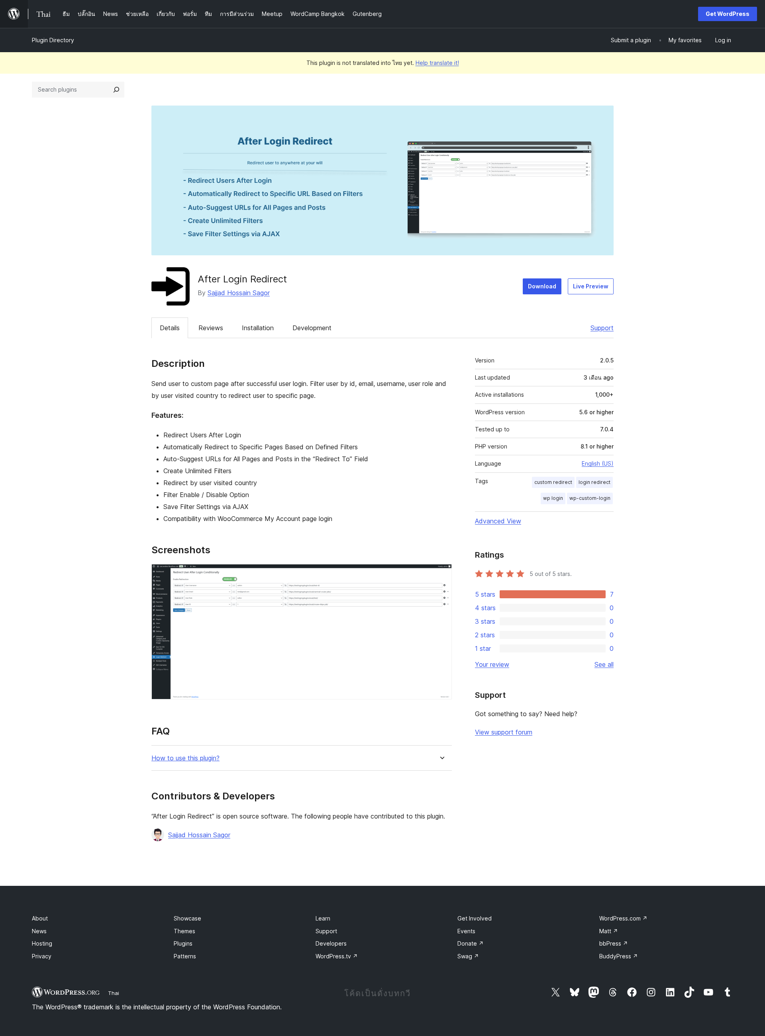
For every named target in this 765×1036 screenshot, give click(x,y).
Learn (323, 918)
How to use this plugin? (185, 758)
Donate (470, 943)
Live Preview (590, 286)
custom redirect (553, 482)
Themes (184, 931)
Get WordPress (727, 13)
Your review (492, 664)
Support (602, 328)
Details (170, 328)
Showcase (187, 918)
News (39, 931)
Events (466, 931)
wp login (553, 498)
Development (312, 328)
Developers (331, 943)
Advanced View (498, 521)
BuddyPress (618, 956)
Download (542, 286)
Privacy (41, 956)
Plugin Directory (53, 40)
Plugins (183, 943)
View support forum (503, 732)
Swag (468, 956)
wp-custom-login (589, 498)
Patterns (185, 956)
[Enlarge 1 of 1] (441, 575)
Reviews (210, 328)
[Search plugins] (116, 90)
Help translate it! (437, 62)
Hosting (42, 943)
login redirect (594, 482)
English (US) (598, 463)
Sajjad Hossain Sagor (239, 293)
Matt (608, 931)
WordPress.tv (337, 956)
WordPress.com (623, 918)
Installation (258, 328)
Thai (113, 993)
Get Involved (474, 918)
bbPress (613, 943)
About (40, 918)
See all (604, 664)
